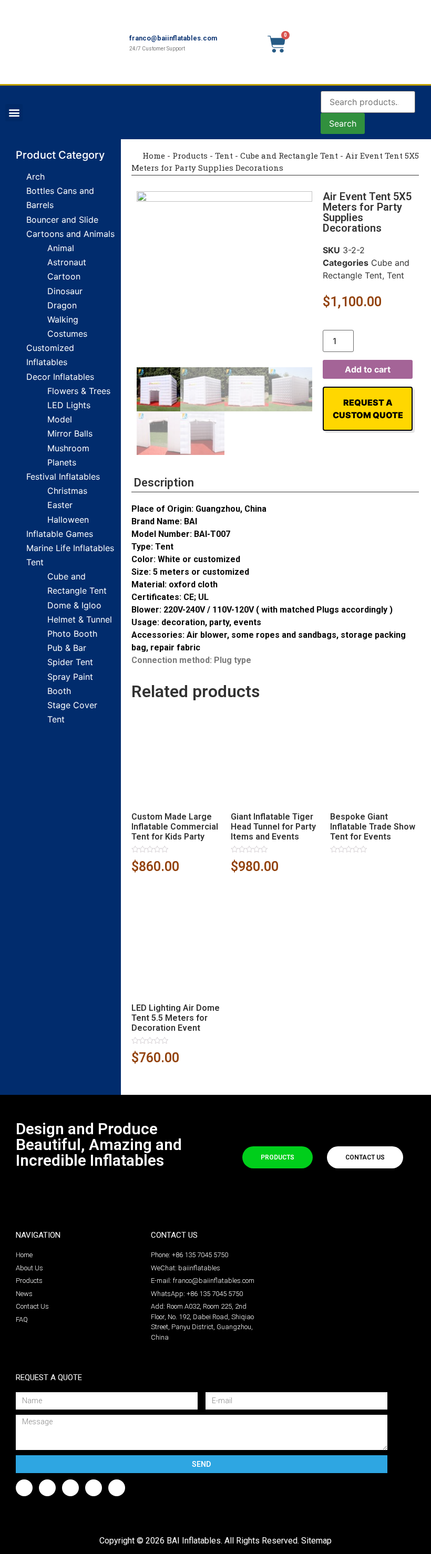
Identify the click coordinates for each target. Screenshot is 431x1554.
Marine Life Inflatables (70, 548)
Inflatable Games (59, 534)
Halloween (68, 519)
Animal (60, 248)
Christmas (67, 490)
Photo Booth (72, 633)
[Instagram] (70, 1487)
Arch (35, 176)
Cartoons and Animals (70, 234)
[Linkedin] (24, 1487)
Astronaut (66, 262)
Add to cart (368, 369)
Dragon (62, 305)
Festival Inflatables (63, 476)
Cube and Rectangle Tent (289, 155)
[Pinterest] (116, 1487)
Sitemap (316, 1541)
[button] (14, 112)
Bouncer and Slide (62, 219)
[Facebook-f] (47, 1487)
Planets (61, 462)
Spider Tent (70, 662)
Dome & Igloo (74, 605)
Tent (35, 562)
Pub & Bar (66, 648)
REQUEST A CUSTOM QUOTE (368, 408)
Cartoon (63, 276)
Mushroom (68, 448)
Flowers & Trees (78, 391)
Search (342, 123)
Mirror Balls (70, 433)
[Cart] (277, 44)
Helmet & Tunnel (79, 619)
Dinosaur (65, 291)
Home (152, 155)
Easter (60, 505)
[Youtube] (93, 1487)
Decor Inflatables (60, 376)
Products (190, 155)
